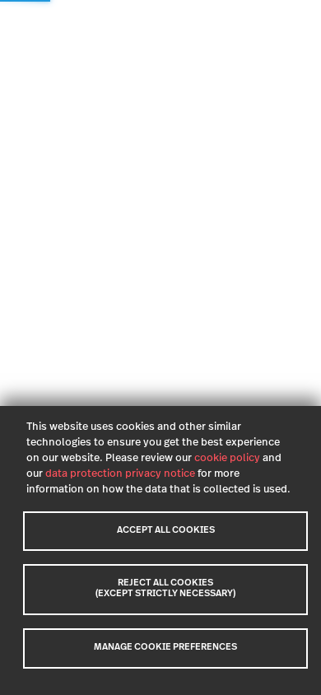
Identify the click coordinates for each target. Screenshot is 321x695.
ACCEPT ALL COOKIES (166, 530)
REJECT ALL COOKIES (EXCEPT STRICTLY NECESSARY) (165, 589)
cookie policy (227, 458)
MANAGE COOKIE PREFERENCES (165, 647)
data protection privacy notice (120, 474)
